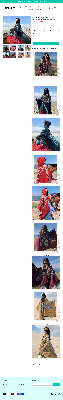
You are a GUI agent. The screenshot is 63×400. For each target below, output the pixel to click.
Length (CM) (48, 28)
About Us (4, 383)
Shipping (33, 23)
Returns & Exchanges (20, 383)
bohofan (53, 397)
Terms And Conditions (13, 384)
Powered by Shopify (57, 397)
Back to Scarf (32, 372)
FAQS (9, 383)
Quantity (34, 33)
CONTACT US (21, 384)
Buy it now (46, 43)
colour (34, 28)
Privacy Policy (5, 384)
